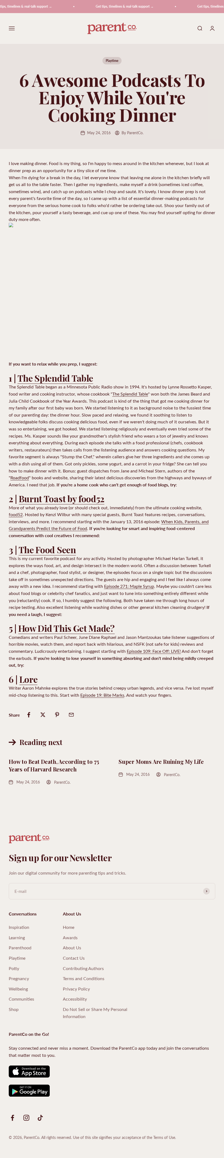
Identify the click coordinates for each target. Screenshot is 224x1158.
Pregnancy (19, 978)
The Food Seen (47, 549)
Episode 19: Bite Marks (102, 695)
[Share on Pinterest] (57, 714)
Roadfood (19, 477)
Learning (17, 937)
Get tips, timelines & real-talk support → (119, 6)
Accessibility (75, 999)
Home (68, 927)
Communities (21, 999)
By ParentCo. (132, 132)
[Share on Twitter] (42, 714)
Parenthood (20, 947)
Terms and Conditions (83, 978)
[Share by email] (71, 714)
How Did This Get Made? (66, 628)
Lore (28, 679)
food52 (16, 514)
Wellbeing (18, 989)
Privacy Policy (76, 989)
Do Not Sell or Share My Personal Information (95, 1012)
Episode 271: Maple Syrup (129, 586)
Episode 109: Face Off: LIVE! (154, 651)
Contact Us (74, 958)
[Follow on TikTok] (40, 1117)
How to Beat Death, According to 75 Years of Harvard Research (54, 765)
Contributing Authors (83, 968)
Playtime (112, 60)
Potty (14, 968)
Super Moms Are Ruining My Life (161, 761)
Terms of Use (164, 1137)
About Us (72, 947)
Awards (70, 937)
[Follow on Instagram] (26, 1117)
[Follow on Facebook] (12, 1117)
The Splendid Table (55, 378)
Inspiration (19, 927)
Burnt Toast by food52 (61, 498)
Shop (14, 1009)
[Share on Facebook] (28, 714)
